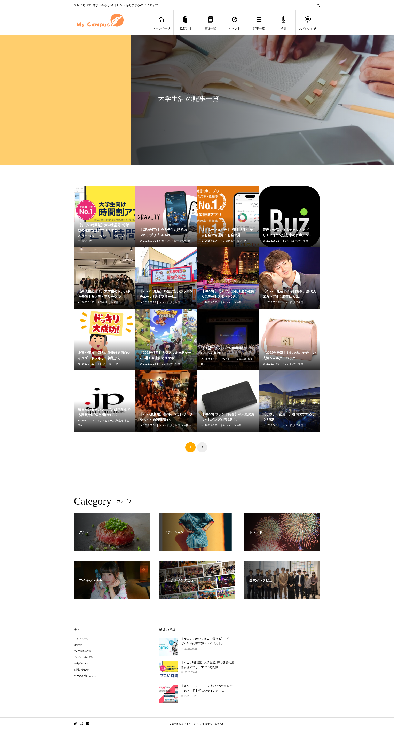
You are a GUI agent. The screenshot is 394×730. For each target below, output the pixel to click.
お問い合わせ (307, 28)
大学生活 (87, 240)
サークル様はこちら (85, 675)
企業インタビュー (169, 240)
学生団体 (113, 302)
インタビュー (104, 236)
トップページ (161, 28)
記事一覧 (259, 28)
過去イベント (81, 663)
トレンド (164, 302)
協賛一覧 (210, 28)
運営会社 (79, 644)
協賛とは (185, 28)
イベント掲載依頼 (84, 657)
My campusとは (83, 651)
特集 (283, 28)
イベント (234, 28)
